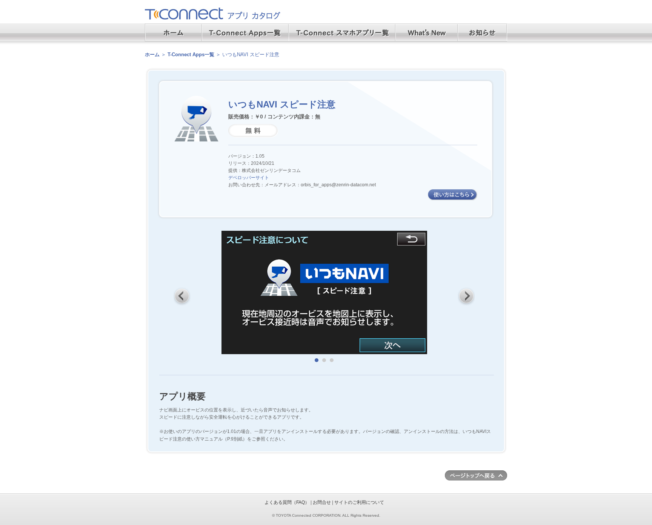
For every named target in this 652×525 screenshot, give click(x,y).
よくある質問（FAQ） (286, 502)
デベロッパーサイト (248, 177)
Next (466, 296)
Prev (182, 296)
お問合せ (322, 502)
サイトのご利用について (359, 502)
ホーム (152, 54)
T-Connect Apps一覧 (191, 54)
